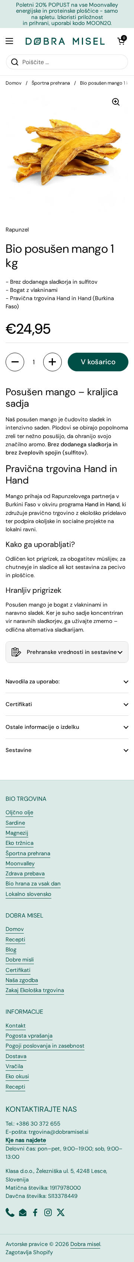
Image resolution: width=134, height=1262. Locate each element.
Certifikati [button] (19, 704)
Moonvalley (20, 863)
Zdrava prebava (25, 873)
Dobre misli (20, 959)
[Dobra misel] (65, 41)
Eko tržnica (20, 843)
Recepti (15, 939)
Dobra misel (85, 1244)
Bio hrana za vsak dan (33, 883)
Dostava (16, 1056)
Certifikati (18, 970)
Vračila (14, 1066)
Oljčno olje (19, 812)
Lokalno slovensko (28, 894)
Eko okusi (17, 1076)
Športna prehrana (51, 83)
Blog (11, 949)
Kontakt (16, 1025)
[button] (121, 41)
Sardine (15, 823)
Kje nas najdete (26, 1140)
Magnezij (17, 833)
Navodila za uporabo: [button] (33, 681)
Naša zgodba (22, 980)
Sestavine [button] (19, 750)
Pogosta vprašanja (29, 1035)
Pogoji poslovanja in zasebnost (45, 1045)
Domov (14, 83)
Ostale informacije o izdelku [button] (42, 727)
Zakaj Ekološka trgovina (35, 990)
